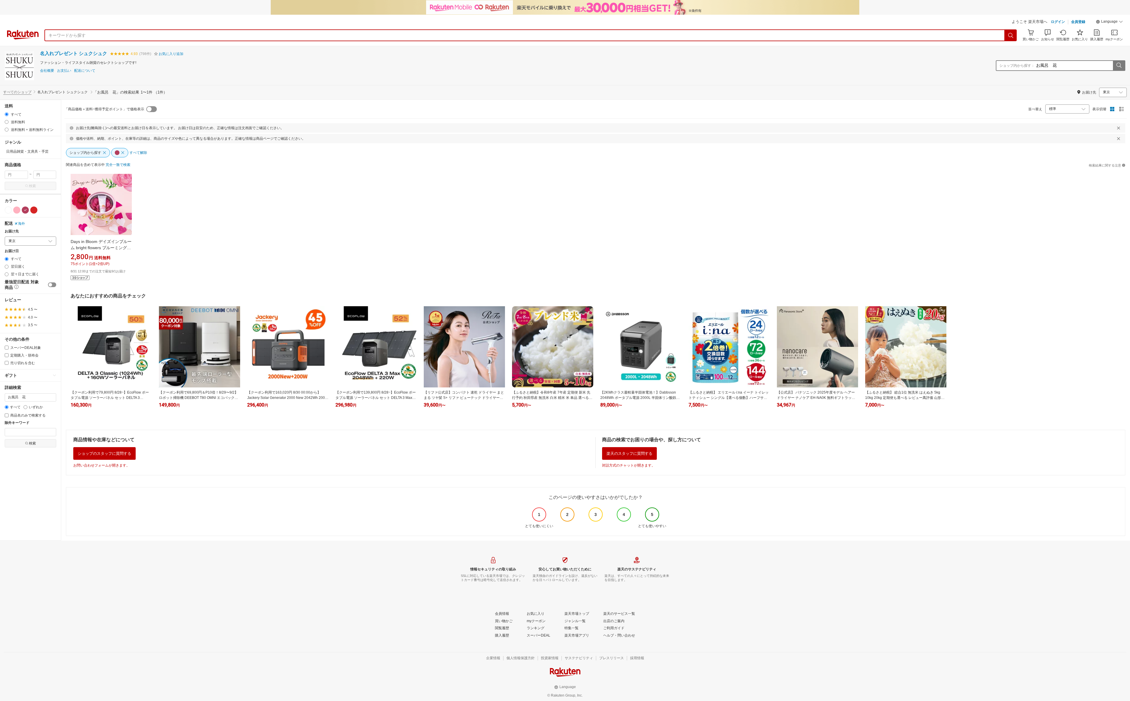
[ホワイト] (8, 210)
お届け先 (12, 231)
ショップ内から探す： (1017, 66)
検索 (32, 186)
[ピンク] (16, 210)
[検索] (1011, 35)
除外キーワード (17, 423)
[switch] (52, 284)
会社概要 (47, 71)
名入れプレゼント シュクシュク (73, 53)
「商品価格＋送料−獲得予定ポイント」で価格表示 (104, 109)
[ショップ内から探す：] (1119, 65)
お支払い (64, 71)
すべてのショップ (17, 92)
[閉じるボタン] (1118, 128)
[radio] (7, 114)
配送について (84, 71)
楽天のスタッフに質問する (629, 453)
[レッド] (33, 210)
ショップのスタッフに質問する (104, 453)
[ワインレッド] (25, 210)
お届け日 (12, 251)
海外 (21, 224)
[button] (1109, 22)
